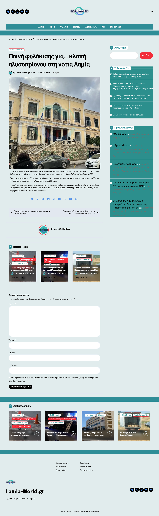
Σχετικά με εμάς (63, 463)
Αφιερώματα (91, 27)
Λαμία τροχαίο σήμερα (21, 426)
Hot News (81, 256)
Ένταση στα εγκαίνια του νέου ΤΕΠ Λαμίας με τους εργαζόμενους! (133, 211)
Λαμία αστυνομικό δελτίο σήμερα (54, 260)
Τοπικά (52, 27)
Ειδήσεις (76, 27)
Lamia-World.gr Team (62, 229)
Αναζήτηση (120, 47)
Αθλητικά (64, 27)
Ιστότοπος (13, 365)
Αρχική (41, 27)
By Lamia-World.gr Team (24, 73)
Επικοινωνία (115, 27)
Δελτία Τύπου (85, 467)
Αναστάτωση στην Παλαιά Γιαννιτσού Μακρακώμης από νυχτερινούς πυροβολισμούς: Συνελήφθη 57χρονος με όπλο (54, 271)
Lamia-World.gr (25, 491)
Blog (103, 27)
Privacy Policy (86, 470)
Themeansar (95, 511)
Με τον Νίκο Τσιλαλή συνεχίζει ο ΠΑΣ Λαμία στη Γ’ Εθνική (132, 189)
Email (12, 353)
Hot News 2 (50, 256)
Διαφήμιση (84, 463)
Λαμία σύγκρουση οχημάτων (24, 260)
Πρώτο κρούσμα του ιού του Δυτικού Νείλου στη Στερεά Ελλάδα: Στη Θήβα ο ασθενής (131, 97)
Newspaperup (84, 511)
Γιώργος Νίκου (120, 145)
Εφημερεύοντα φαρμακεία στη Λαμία (128, 115)
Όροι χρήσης (61, 470)
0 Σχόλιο (56, 73)
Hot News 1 (18, 256)
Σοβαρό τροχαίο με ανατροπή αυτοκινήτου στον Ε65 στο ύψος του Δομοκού (22, 270)
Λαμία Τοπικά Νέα (16, 50)
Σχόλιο (12, 304)
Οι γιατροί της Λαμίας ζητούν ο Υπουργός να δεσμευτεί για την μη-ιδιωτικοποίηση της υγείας (130, 204)
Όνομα (12, 340)
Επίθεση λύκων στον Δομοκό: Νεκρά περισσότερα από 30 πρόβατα (86, 270)
